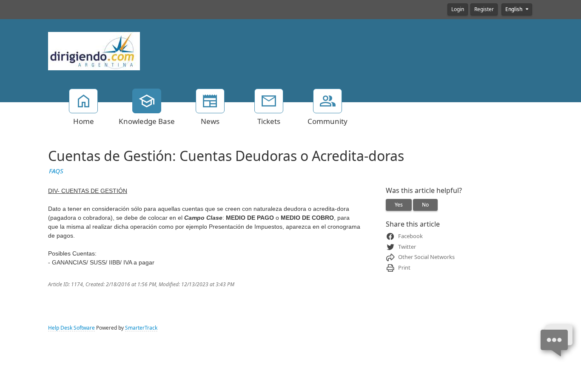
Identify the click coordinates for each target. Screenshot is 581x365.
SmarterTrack (141, 328)
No (425, 205)
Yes (399, 205)
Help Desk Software (71, 328)
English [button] (514, 9)
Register (484, 9)
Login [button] (457, 9)
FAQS (56, 171)
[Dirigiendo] (94, 50)
